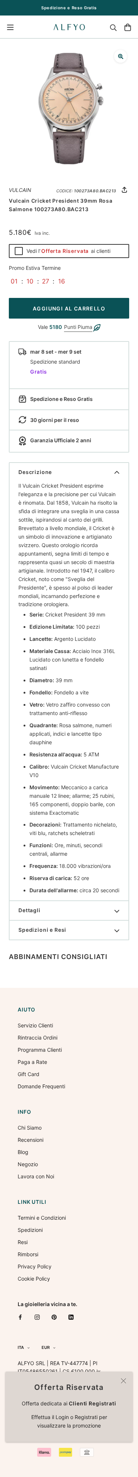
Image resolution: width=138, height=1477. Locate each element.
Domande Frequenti (41, 1086)
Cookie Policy (34, 1278)
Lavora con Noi (36, 1176)
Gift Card (28, 1074)
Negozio (28, 1164)
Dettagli (29, 910)
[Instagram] (37, 1317)
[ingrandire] (120, 56)
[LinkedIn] (71, 1317)
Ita (21, 1347)
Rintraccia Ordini (37, 1037)
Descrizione (35, 472)
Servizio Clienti (35, 1025)
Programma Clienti (40, 1050)
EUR (46, 1347)
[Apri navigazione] (10, 27)
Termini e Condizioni (42, 1218)
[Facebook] (20, 1317)
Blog (23, 1152)
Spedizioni (30, 1230)
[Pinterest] (54, 1317)
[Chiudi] (123, 1381)
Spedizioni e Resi (42, 930)
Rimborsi (28, 1254)
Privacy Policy (35, 1266)
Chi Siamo (30, 1127)
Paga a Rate (32, 1062)
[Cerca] (113, 27)
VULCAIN (20, 190)
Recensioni (30, 1140)
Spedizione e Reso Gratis (69, 7)
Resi (23, 1242)
